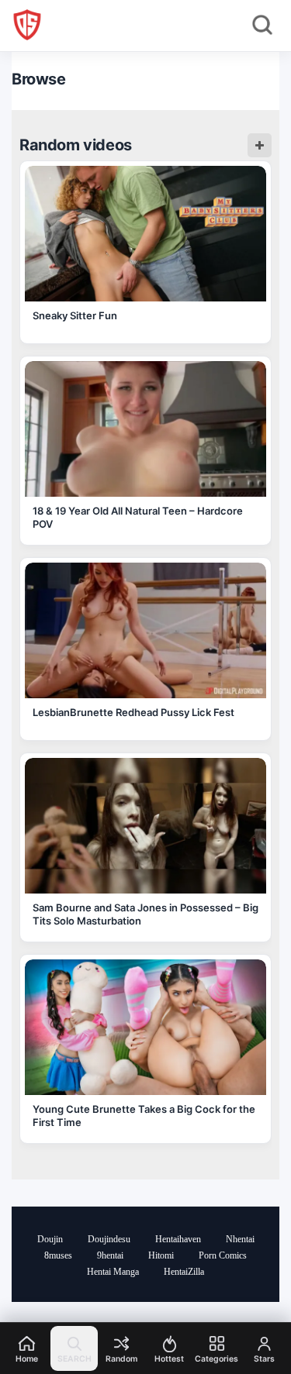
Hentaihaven (178, 1239)
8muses (58, 1255)
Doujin (50, 1239)
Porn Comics (223, 1255)
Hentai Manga (113, 1271)
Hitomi (161, 1255)
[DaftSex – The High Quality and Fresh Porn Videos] (27, 24)
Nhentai (240, 1239)
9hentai (110, 1255)
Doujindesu (109, 1239)
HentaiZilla (184, 1271)
